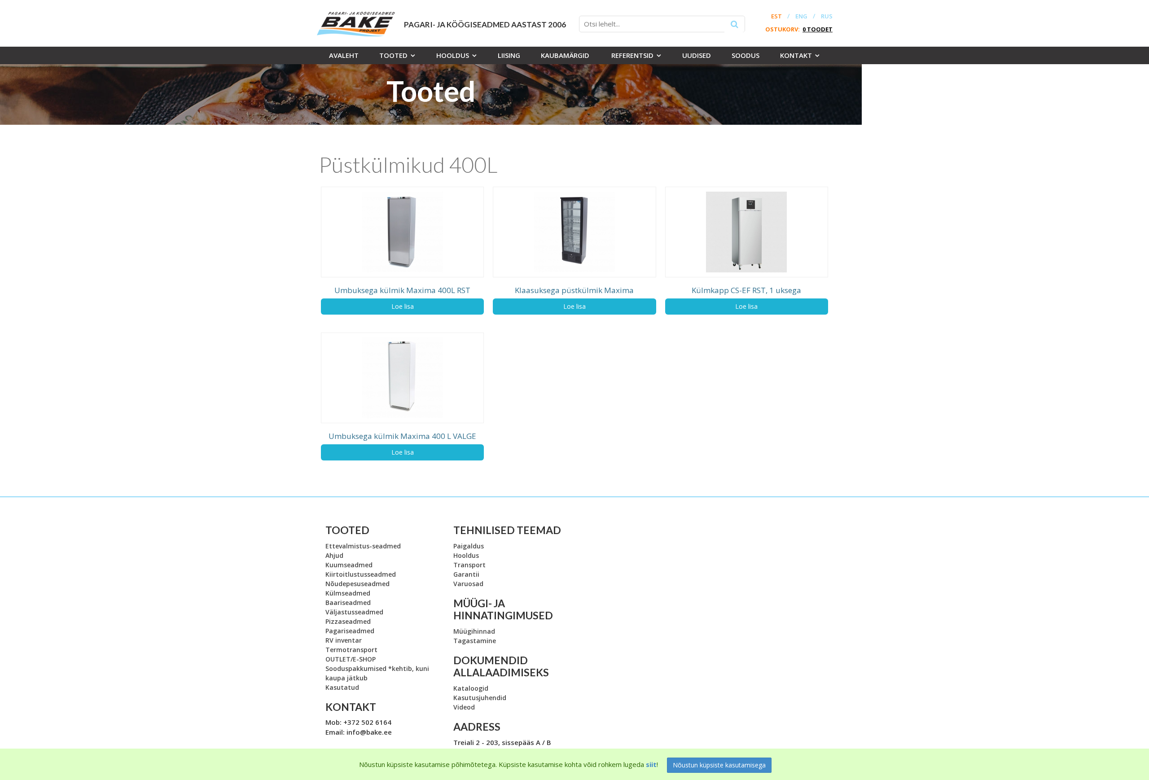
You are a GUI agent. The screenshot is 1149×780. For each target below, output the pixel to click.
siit (651, 764)
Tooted (393, 55)
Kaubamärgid (565, 55)
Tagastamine (474, 640)
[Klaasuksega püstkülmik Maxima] (574, 232)
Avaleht (344, 55)
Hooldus (452, 55)
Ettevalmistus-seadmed (363, 546)
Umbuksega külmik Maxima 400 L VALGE (402, 436)
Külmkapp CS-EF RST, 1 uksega (746, 290)
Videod (464, 707)
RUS (827, 16)
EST (776, 16)
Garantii (466, 574)
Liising (509, 55)
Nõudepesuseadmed (357, 583)
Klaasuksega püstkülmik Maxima (574, 290)
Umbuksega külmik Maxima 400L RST (402, 290)
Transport (469, 565)
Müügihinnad (474, 631)
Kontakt (796, 55)
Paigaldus (468, 546)
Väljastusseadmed (354, 612)
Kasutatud (342, 687)
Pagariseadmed (349, 631)
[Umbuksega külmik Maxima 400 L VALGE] (402, 378)
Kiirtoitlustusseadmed (360, 574)
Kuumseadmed (349, 565)
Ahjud (334, 555)
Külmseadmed (347, 593)
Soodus (745, 55)
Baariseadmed (348, 602)
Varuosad (468, 583)
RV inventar (343, 640)
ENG (801, 16)
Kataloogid (470, 688)
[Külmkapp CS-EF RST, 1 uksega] (746, 232)
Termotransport (351, 649)
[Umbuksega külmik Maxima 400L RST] (402, 232)
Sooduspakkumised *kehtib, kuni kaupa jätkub (377, 673)
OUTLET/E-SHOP (350, 659)
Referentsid (632, 55)
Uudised (696, 55)
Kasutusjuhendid (479, 697)
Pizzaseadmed (348, 621)
